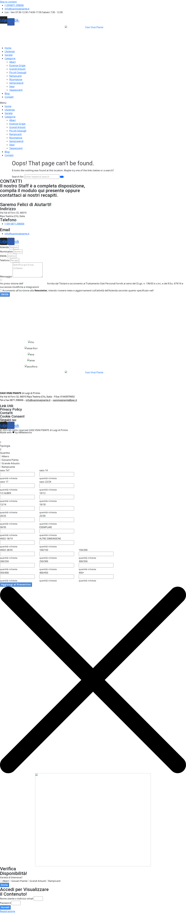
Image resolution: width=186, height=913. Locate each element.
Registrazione (7, 911)
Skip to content (8, 1)
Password (5, 903)
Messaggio (6, 276)
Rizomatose (15, 79)
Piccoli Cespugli (17, 72)
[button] (93, 103)
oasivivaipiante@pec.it (65, 400)
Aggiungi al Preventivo (16, 584)
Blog (7, 93)
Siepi (12, 86)
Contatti (9, 97)
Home (8, 48)
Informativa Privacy (35, 283)
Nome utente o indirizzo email (16, 898)
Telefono (5, 260)
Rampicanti (15, 76)
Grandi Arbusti (17, 69)
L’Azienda (10, 51)
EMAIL (3, 256)
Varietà (8, 55)
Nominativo (6, 251)
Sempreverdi (16, 83)
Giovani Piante (19, 881)
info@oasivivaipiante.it (38, 400)
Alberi (12, 62)
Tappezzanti (16, 90)
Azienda (4, 247)
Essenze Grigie (17, 65)
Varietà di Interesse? (11, 877)
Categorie (10, 58)
